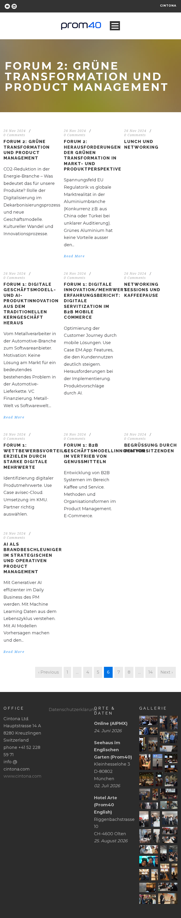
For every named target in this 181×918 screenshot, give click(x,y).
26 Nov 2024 (15, 131)
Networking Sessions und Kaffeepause (142, 290)
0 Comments (14, 135)
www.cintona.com (22, 776)
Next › (166, 672)
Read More (74, 256)
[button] (148, 720)
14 (150, 672)
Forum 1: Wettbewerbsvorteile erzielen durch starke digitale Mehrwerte (35, 456)
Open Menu (115, 25)
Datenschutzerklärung (73, 709)
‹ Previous (48, 672)
